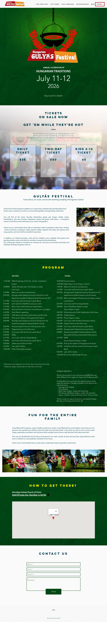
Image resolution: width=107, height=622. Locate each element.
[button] (54, 4)
